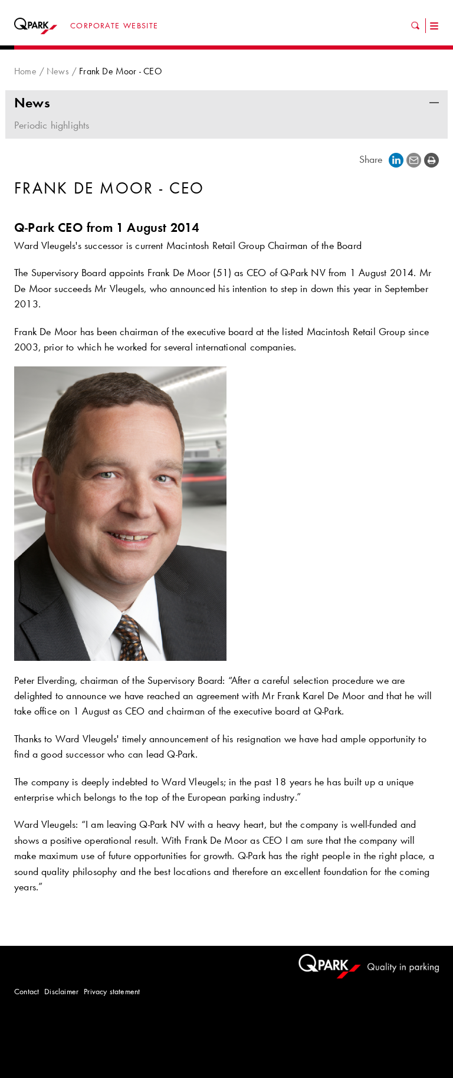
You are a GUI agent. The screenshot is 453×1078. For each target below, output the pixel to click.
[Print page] (431, 159)
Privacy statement (112, 991)
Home (25, 71)
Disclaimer (61, 991)
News (58, 71)
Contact (26, 991)
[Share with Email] (413, 159)
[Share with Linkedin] (396, 159)
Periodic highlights (52, 125)
